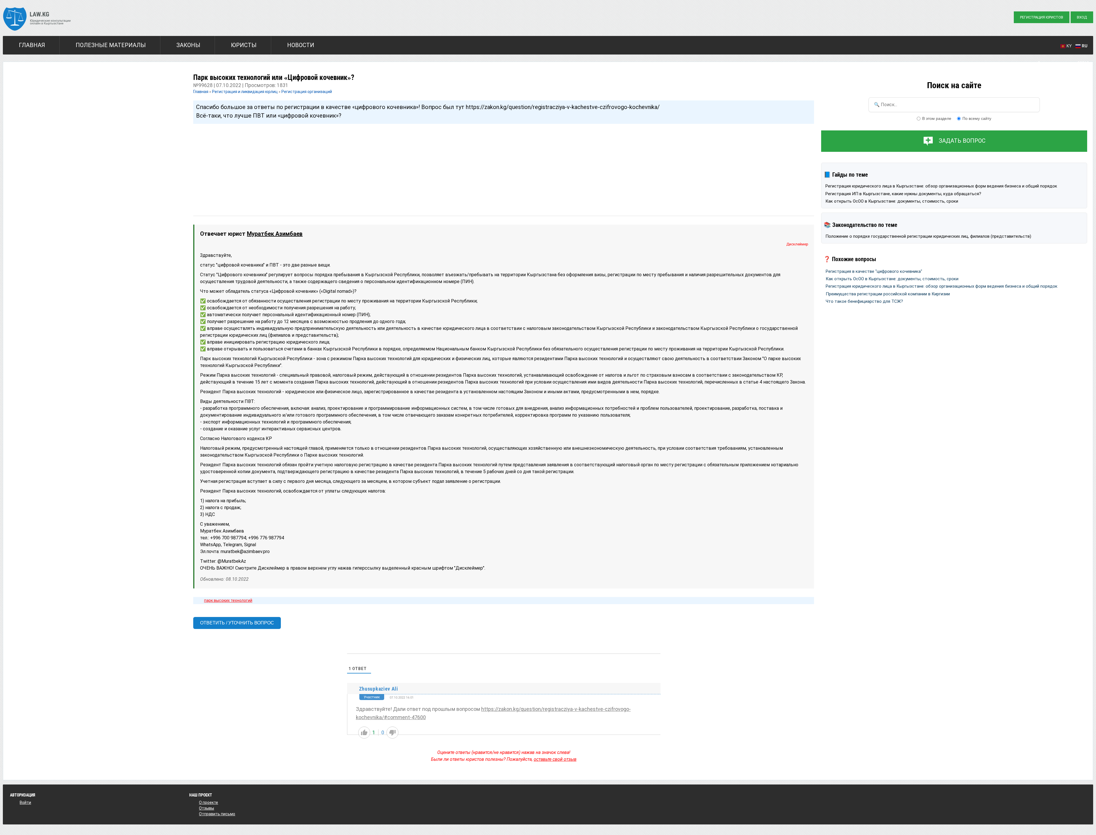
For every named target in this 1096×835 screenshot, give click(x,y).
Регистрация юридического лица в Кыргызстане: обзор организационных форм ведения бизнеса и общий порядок (941, 186)
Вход (1082, 17)
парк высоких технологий (228, 600)
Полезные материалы (111, 45)
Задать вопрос (962, 140)
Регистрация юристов (1041, 17)
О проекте (208, 802)
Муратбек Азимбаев (275, 233)
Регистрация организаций (306, 91)
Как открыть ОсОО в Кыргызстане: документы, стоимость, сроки (891, 201)
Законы (188, 45)
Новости (300, 45)
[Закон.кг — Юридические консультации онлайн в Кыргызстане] (37, 19)
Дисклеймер (797, 244)
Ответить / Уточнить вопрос (237, 622)
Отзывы (206, 808)
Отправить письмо (217, 814)
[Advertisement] (364, 164)
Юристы (244, 45)
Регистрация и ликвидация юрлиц (245, 91)
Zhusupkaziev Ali (378, 689)
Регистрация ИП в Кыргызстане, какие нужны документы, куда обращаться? (903, 193)
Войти (25, 802)
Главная (32, 45)
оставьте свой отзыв (555, 759)
